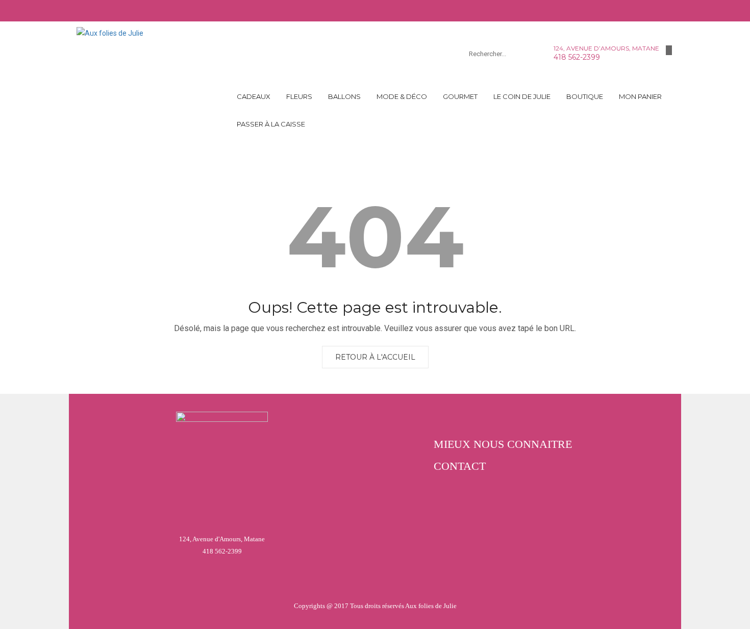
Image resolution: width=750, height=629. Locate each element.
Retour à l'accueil (375, 357)
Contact (460, 466)
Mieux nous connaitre (503, 444)
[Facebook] (669, 50)
